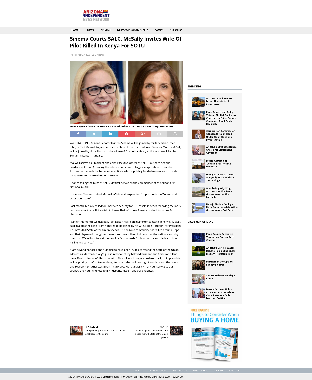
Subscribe (176, 30)
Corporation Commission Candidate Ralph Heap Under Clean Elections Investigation (220, 135)
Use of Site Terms (158, 370)
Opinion (105, 30)
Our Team (218, 370)
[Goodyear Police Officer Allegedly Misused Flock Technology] (198, 178)
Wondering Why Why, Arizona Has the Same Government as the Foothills (219, 193)
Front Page (137, 370)
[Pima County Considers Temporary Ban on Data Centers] (198, 237)
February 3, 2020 (82, 54)
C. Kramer (99, 54)
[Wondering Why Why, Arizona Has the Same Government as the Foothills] (198, 192)
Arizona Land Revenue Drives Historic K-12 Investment (219, 101)
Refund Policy (200, 370)
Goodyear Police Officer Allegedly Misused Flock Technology (220, 177)
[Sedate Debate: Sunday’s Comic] (198, 279)
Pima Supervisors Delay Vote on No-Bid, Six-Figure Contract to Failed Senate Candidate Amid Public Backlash (221, 118)
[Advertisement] (126, 299)
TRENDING (194, 86)
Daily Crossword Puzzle (132, 30)
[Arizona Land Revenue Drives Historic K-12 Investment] (198, 102)
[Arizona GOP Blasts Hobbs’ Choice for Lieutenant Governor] (198, 150)
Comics (159, 30)
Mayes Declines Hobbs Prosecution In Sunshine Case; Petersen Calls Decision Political (220, 294)
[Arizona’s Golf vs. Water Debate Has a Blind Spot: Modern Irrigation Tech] (198, 251)
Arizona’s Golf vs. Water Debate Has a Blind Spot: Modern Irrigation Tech (220, 250)
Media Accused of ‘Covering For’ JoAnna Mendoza (218, 163)
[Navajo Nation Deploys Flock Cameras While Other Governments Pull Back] (198, 208)
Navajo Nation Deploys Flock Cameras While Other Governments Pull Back (222, 207)
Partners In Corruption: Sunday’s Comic (219, 263)
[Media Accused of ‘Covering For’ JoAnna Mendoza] (198, 164)
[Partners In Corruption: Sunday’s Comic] (198, 265)
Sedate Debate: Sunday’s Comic (220, 277)
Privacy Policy (180, 370)
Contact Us (234, 370)
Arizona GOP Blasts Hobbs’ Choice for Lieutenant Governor (221, 149)
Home (75, 30)
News (90, 30)
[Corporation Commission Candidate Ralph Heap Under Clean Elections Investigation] (198, 134)
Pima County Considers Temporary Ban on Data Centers (220, 236)
